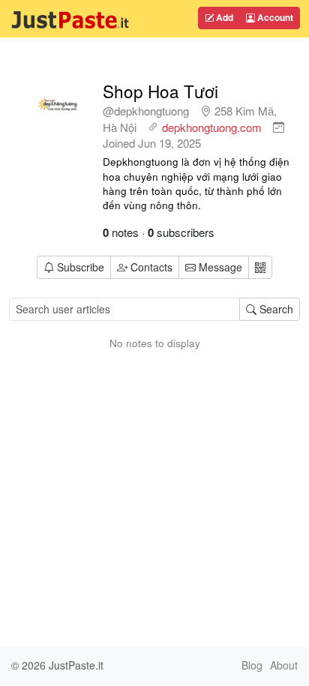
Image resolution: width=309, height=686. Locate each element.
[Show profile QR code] (260, 267)
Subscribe (80, 266)
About (284, 665)
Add (223, 17)
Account (274, 17)
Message (219, 266)
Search (274, 308)
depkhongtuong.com (212, 127)
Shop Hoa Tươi (160, 91)
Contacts (151, 266)
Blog (252, 665)
